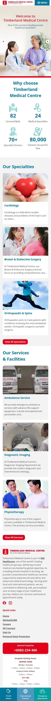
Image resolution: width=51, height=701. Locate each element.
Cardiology (11, 205)
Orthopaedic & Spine (18, 313)
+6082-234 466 (25, 650)
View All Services (14, 537)
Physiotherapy (14, 512)
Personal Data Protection (16, 636)
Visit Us (7, 632)
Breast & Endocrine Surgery (22, 259)
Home (6, 616)
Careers (7, 624)
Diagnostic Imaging (17, 455)
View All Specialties (15, 341)
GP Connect (9, 628)
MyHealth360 (10, 620)
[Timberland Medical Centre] (18, 3)
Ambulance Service (17, 398)
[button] (44, 2)
